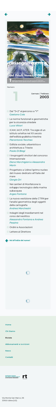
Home (8, 325)
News (8, 351)
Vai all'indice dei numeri (19, 240)
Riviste (8, 338)
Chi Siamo (10, 331)
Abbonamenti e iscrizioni (17, 344)
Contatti (9, 357)
